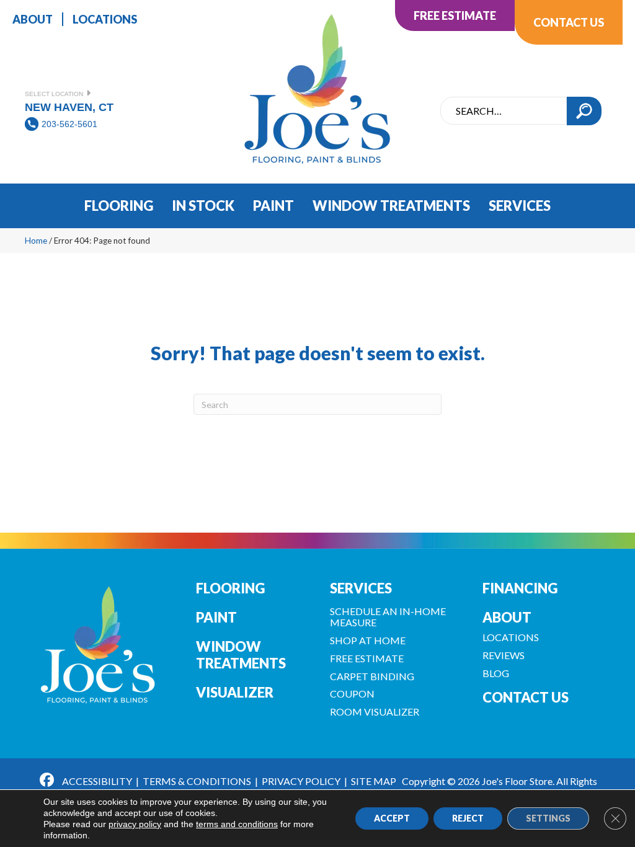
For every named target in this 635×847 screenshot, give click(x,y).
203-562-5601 (69, 124)
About (506, 617)
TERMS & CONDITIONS (197, 781)
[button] (584, 111)
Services (361, 588)
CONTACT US (525, 697)
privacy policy (135, 824)
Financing (519, 588)
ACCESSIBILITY (97, 781)
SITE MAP (373, 781)
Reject (468, 818)
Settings (548, 818)
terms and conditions (237, 824)
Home (36, 241)
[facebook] (47, 782)
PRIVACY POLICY (301, 781)
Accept (392, 818)
